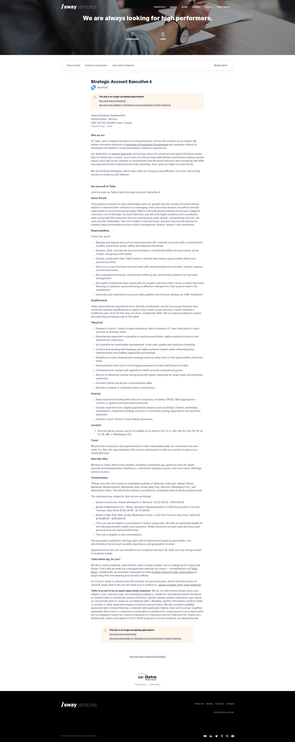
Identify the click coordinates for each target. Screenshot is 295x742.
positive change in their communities (173, 572)
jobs (73, 65)
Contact (230, 704)
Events (196, 7)
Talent (208, 7)
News (184, 7)
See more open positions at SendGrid (147, 657)
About (173, 7)
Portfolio (159, 7)
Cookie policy (154, 684)
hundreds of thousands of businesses (147, 144)
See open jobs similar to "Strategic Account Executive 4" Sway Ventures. (135, 105)
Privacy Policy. (90, 736)
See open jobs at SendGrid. (112, 101)
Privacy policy (140, 684)
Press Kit (199, 704)
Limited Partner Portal (224, 712)
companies (96, 65)
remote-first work (122, 154)
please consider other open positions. (179, 585)
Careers (219, 704)
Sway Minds (223, 7)
